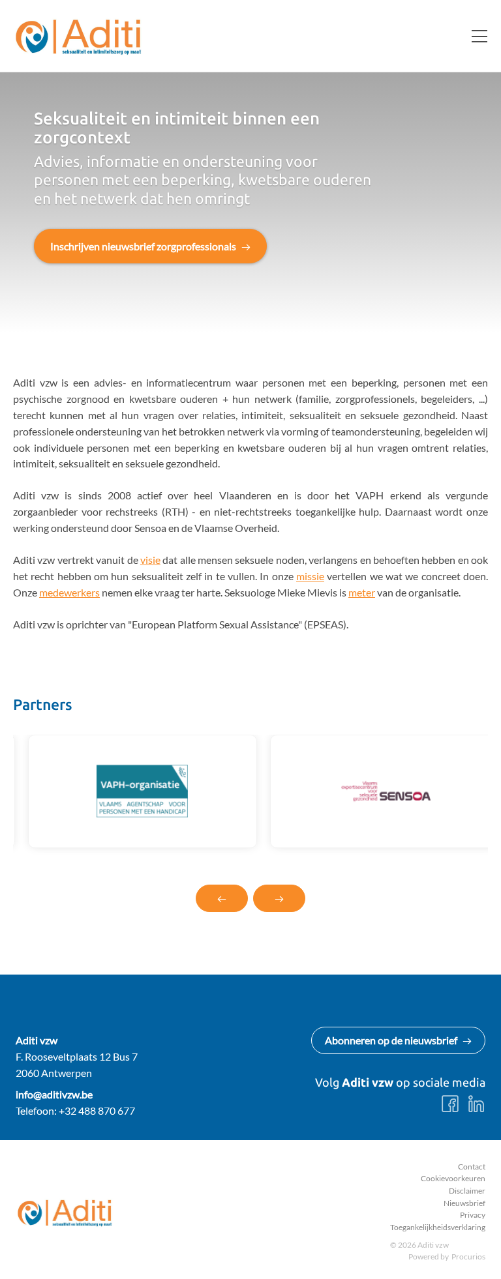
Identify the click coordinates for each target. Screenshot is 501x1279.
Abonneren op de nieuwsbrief (391, 1040)
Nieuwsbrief (464, 1203)
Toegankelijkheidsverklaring (437, 1227)
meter (361, 592)
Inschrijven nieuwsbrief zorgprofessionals (143, 246)
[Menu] (474, 36)
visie (150, 559)
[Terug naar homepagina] (78, 36)
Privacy (472, 1215)
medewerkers (69, 592)
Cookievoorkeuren (453, 1178)
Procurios (468, 1256)
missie (310, 576)
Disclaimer (467, 1191)
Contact (471, 1166)
